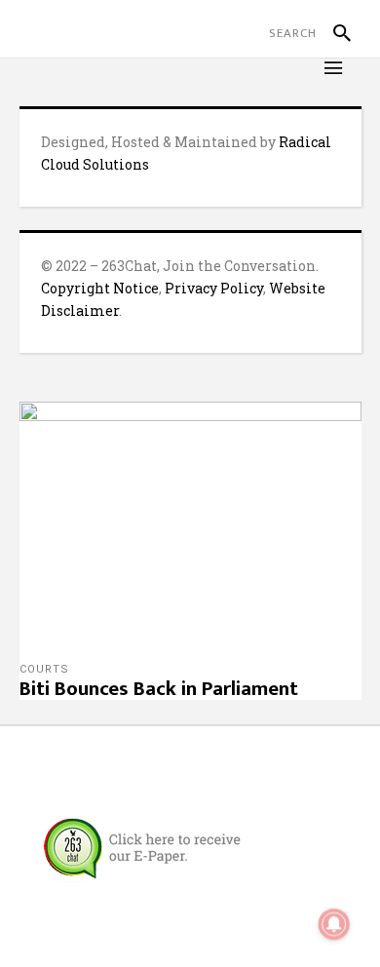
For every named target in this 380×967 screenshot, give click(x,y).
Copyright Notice (100, 288)
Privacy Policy (214, 288)
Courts (44, 669)
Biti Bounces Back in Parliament (158, 689)
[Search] (334, 33)
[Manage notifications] (334, 924)
